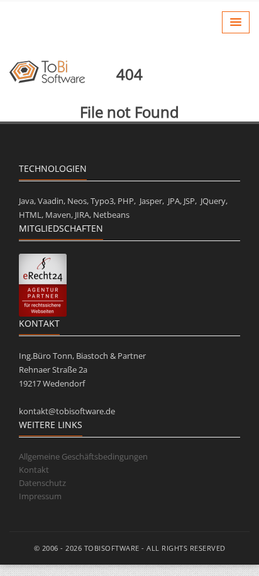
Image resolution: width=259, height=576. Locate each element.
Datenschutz (42, 482)
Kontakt (34, 469)
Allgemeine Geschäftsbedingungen (83, 456)
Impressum (40, 496)
